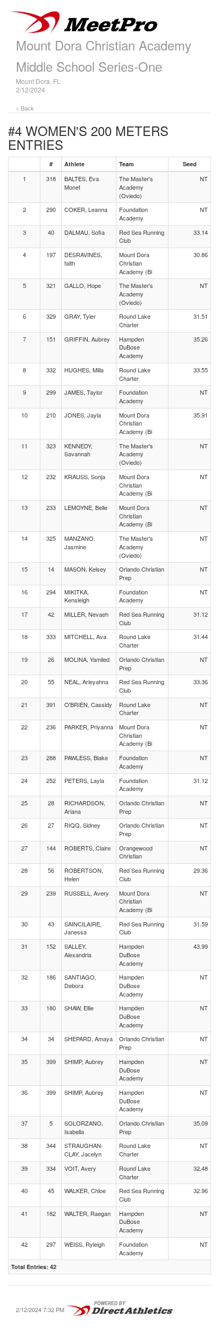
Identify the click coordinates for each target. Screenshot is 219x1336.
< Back (25, 108)
